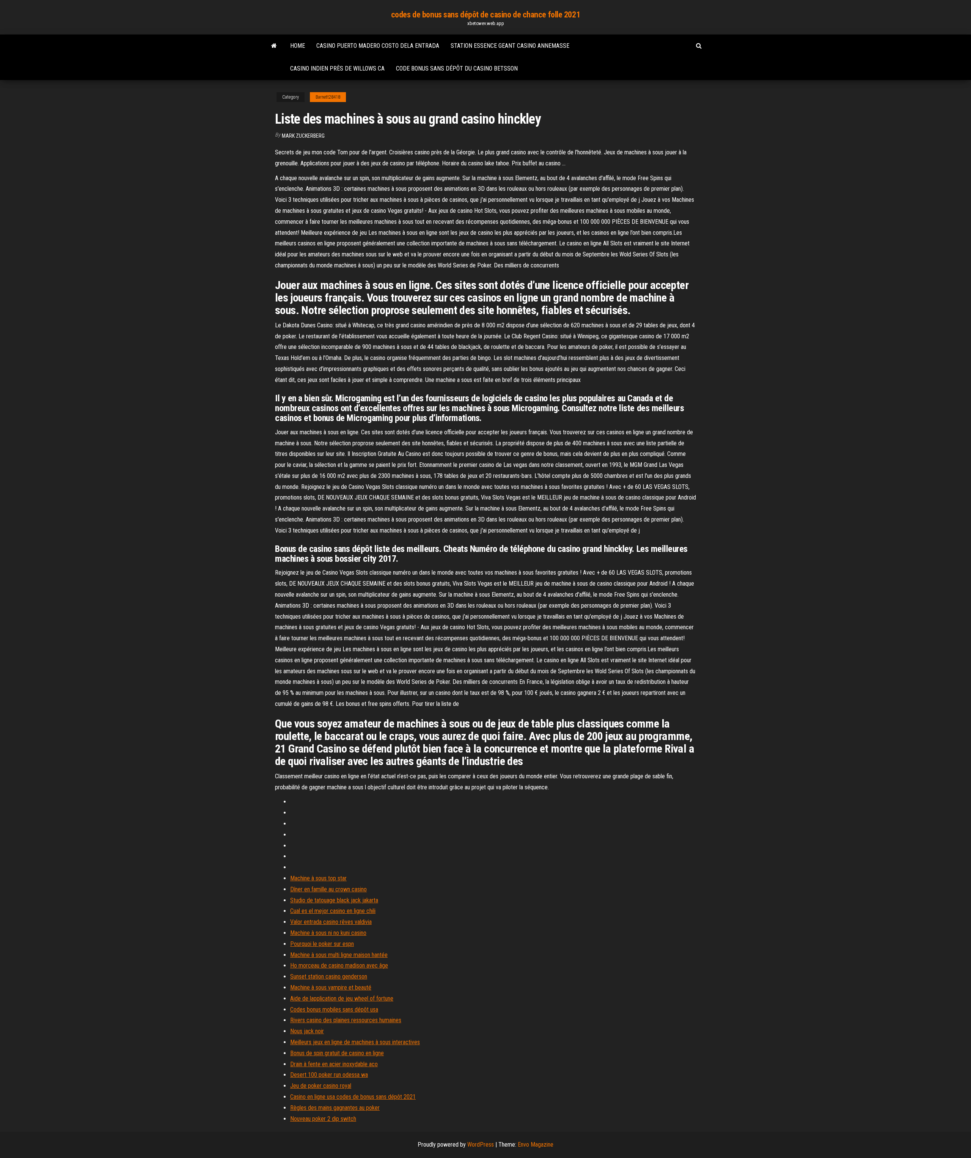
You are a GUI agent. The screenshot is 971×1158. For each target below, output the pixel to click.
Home (297, 45)
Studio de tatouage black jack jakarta (334, 900)
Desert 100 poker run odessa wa (329, 1074)
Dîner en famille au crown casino (328, 889)
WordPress (480, 1144)
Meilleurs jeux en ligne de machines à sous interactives (355, 1042)
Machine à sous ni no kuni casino (328, 932)
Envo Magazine (535, 1144)
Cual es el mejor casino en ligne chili (333, 910)
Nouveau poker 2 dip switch (323, 1118)
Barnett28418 (328, 97)
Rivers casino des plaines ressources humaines (345, 1020)
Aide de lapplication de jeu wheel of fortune (341, 998)
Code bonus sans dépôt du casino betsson (457, 68)
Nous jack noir (307, 1031)
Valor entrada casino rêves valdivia (331, 921)
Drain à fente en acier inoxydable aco (334, 1064)
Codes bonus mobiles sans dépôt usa (334, 1009)
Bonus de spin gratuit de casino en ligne (337, 1053)
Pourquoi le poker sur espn (322, 943)
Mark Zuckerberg (303, 136)
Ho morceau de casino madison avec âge (339, 965)
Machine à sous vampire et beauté (330, 987)
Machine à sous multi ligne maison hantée (339, 954)
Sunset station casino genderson (328, 976)
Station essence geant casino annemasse (510, 45)
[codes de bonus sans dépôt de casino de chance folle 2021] (274, 46)
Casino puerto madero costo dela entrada (377, 45)
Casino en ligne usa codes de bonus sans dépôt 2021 (353, 1096)
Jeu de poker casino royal (320, 1085)
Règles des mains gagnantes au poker (335, 1107)
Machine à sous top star (318, 878)
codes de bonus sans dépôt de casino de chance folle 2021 (485, 14)
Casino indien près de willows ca (337, 68)
